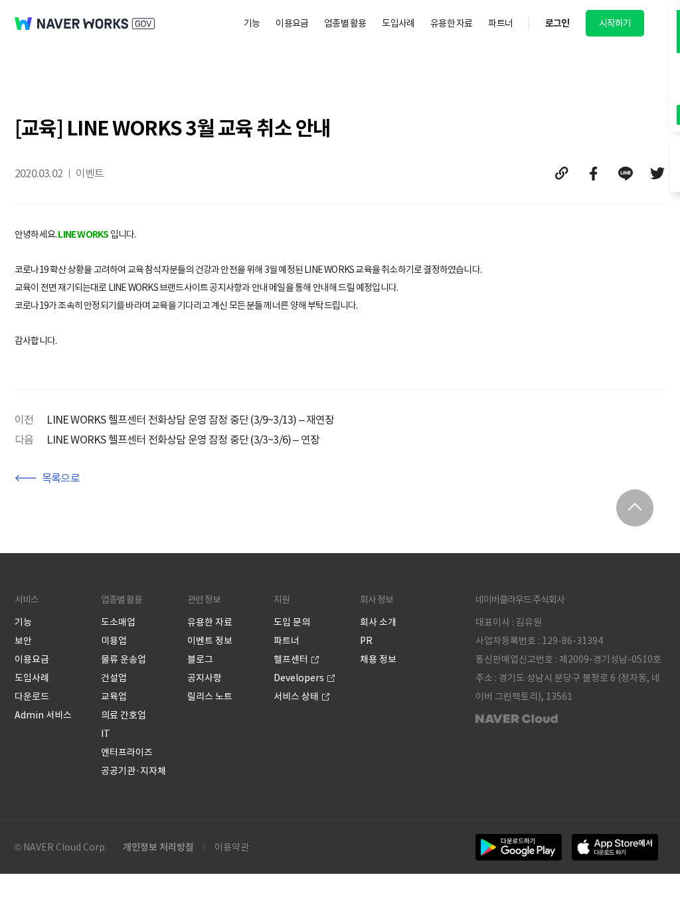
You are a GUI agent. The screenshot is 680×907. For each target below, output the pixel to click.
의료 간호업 (123, 715)
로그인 (557, 23)
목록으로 (61, 478)
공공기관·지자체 (133, 771)
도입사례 (398, 23)
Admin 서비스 (43, 715)
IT (105, 734)
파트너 (500, 23)
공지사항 (204, 678)
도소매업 (118, 622)
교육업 (114, 696)
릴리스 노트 (209, 696)
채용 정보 (378, 659)
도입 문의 (292, 622)
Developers (299, 678)
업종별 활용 (345, 23)
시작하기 (615, 23)
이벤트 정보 (209, 641)
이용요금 (292, 23)
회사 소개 (378, 622)
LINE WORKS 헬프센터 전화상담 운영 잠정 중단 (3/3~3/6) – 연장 (182, 439)
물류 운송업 (123, 659)
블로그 (200, 659)
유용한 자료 (451, 23)
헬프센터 (291, 659)
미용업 (114, 641)
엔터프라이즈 (127, 752)
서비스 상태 (296, 696)
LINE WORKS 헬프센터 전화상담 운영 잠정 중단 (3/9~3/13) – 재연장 (190, 419)
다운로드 (32, 696)
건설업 (114, 678)
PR (366, 641)
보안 (23, 641)
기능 (252, 23)
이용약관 (231, 847)
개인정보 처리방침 (158, 847)
